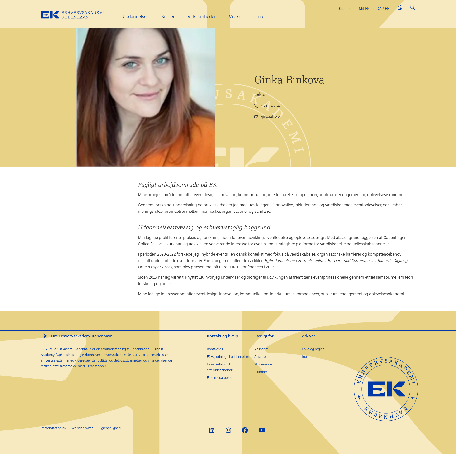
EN (387, 8)
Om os (260, 16)
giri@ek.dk (270, 116)
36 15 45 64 (270, 105)
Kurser (168, 16)
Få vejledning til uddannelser (228, 356)
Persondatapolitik (53, 428)
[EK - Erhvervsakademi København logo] (76, 14)
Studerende (263, 364)
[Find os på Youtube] (261, 430)
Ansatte (260, 356)
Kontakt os (215, 349)
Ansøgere (261, 349)
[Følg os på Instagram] (228, 430)
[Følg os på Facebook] (245, 430)
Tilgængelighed (109, 428)
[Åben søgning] (412, 8)
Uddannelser (135, 16)
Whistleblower (82, 428)
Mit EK (364, 8)
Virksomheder (202, 16)
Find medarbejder (220, 377)
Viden (234, 16)
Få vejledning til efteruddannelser (219, 367)
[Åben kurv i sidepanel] (400, 8)
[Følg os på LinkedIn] (212, 430)
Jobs (305, 356)
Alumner (260, 372)
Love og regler (313, 349)
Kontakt (345, 8)
